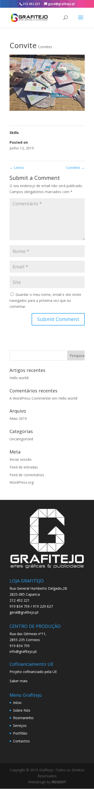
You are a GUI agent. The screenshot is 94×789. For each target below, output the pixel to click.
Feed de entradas (24, 467)
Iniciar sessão (21, 459)
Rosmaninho (23, 717)
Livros (17, 167)
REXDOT (59, 782)
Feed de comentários (27, 474)
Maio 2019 (18, 418)
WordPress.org (22, 482)
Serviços (20, 725)
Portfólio (20, 733)
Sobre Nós (21, 710)
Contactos (21, 741)
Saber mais (19, 680)
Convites (45, 46)
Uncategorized (21, 439)
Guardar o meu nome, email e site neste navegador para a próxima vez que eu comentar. (45, 300)
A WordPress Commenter (30, 398)
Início (17, 702)
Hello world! (19, 377)
